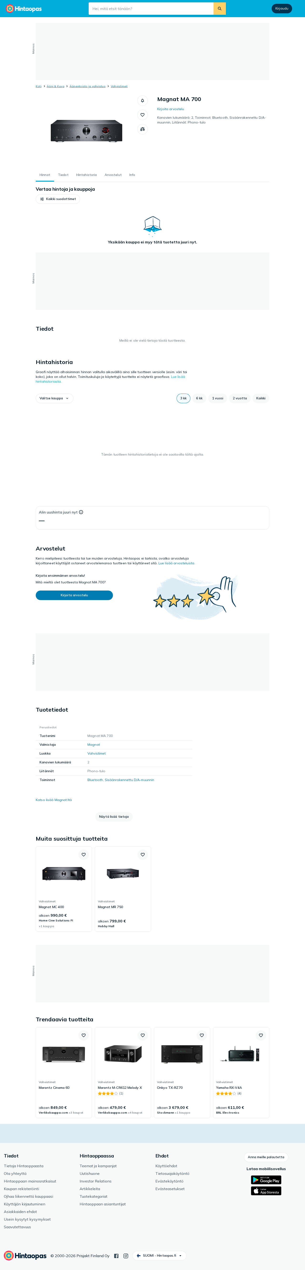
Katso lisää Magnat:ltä (54, 800)
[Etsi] (220, 8)
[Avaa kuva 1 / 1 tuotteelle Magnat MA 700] (86, 131)
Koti (38, 86)
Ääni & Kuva (55, 86)
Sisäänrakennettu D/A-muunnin (129, 780)
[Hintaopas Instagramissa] (126, 1255)
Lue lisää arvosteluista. (176, 563)
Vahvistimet (119, 86)
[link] (64, 889)
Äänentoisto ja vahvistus (88, 86)
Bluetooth (95, 780)
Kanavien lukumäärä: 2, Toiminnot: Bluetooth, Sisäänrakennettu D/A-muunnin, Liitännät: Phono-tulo (211, 119)
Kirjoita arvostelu (170, 109)
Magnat (93, 744)
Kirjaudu (281, 8)
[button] (142, 100)
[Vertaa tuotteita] (142, 129)
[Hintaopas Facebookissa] (116, 1255)
